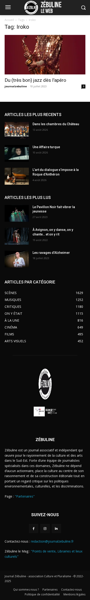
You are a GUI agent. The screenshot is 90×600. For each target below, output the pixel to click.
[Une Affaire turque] (17, 153)
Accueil (9, 20)
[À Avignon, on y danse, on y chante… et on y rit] (17, 236)
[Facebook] (33, 528)
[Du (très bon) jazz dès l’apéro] (45, 55)
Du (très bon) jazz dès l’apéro (36, 80)
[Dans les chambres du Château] (17, 130)
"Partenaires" (25, 496)
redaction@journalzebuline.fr (52, 541)
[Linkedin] (56, 528)
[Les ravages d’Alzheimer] (17, 259)
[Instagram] (44, 528)
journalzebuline (16, 86)
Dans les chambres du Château (56, 124)
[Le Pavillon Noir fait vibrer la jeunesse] (17, 213)
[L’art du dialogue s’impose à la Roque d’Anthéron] (17, 176)
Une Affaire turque (46, 147)
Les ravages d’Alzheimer (51, 253)
